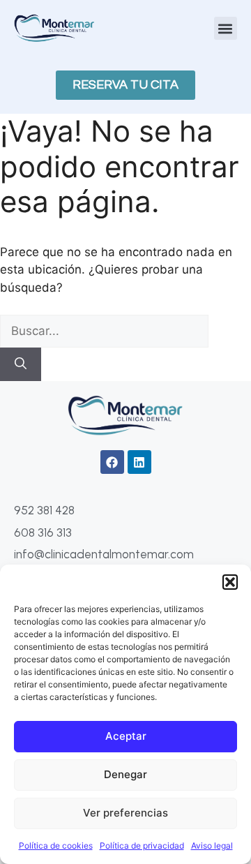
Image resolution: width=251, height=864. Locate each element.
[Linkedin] (139, 462)
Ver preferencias (125, 812)
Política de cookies (56, 845)
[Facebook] (112, 462)
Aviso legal (212, 845)
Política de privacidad (142, 845)
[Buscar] (20, 364)
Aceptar (125, 736)
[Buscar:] (104, 331)
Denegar (125, 774)
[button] (230, 582)
